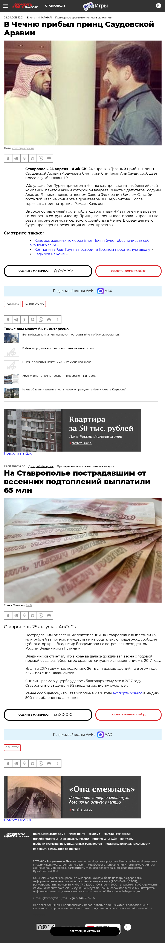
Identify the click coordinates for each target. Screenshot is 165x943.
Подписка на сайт (104, 839)
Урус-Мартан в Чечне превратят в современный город (59, 375)
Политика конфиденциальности (127, 844)
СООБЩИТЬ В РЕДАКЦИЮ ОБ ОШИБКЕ (56, 849)
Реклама (94, 834)
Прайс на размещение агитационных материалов (67, 844)
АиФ (29, 605)
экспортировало (128, 693)
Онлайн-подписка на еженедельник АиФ (61, 839)
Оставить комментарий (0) (128, 271)
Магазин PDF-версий (117, 834)
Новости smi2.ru (18, 453)
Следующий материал (85, 931)
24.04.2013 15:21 (13, 17)
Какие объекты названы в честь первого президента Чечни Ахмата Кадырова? (74, 389)
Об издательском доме (49, 834)
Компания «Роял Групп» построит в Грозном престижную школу (92, 250)
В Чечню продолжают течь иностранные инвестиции (58, 348)
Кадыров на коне (49, 254)
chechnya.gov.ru (23, 148)
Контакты (126, 839)
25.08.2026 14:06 (14, 466)
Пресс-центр (77, 834)
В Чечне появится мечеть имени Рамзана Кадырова (56, 362)
